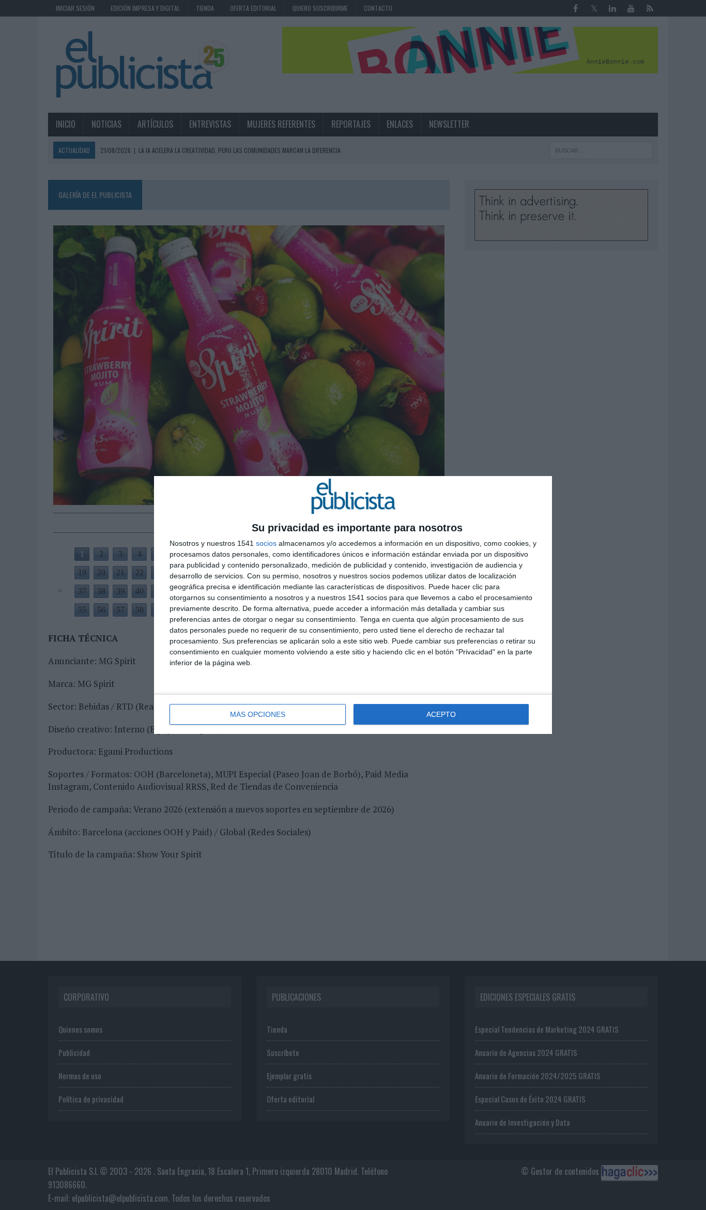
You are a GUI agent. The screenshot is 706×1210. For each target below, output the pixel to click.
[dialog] (353, 605)
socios (266, 543)
